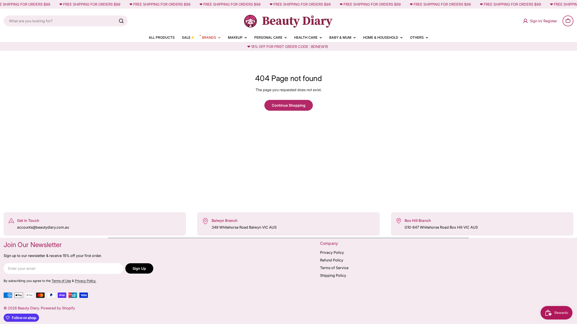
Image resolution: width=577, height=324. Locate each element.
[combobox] (66, 21)
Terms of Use (61, 281)
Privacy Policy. (85, 281)
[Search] (121, 21)
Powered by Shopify (58, 308)
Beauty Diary (28, 308)
